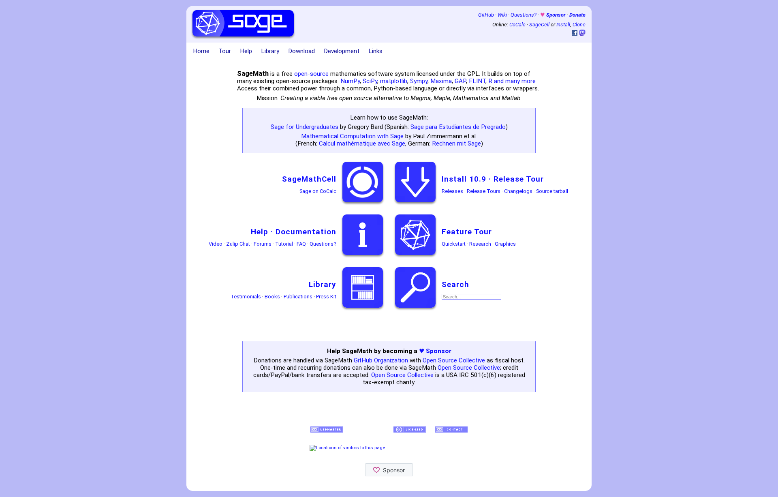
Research (480, 244)
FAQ (301, 244)
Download (301, 51)
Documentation (306, 231)
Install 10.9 (464, 179)
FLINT (477, 81)
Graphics (505, 244)
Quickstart (454, 244)
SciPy (370, 81)
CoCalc (517, 24)
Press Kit (326, 296)
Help (246, 51)
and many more (515, 81)
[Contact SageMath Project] (451, 429)
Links (375, 51)
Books (272, 296)
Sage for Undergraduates (304, 127)
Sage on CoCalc (317, 191)
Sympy (418, 81)
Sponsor (553, 15)
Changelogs (518, 191)
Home (201, 51)
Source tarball (552, 191)
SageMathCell (309, 179)
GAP (460, 81)
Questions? (523, 15)
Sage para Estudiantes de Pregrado (458, 127)
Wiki (502, 15)
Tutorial (284, 244)
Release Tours (483, 191)
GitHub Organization (381, 360)
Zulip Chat (238, 244)
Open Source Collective (454, 360)
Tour (224, 51)
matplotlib (393, 81)
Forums (262, 244)
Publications (298, 296)
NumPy (350, 81)
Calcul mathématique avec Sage (362, 143)
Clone (579, 24)
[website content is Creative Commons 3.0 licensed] (409, 429)
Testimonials (246, 296)
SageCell (539, 24)
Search (455, 284)
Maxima (441, 81)
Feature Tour (467, 231)
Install (563, 24)
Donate (577, 15)
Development (341, 51)
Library (270, 51)
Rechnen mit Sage (456, 143)
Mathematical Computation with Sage (352, 136)
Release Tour (519, 179)
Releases (452, 191)
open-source (311, 73)
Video (215, 244)
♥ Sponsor (435, 351)
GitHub (486, 15)
